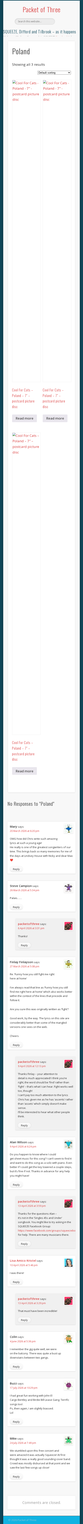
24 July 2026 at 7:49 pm (23, 1443)
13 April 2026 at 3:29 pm (32, 1303)
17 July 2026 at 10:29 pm (23, 1388)
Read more (24, 418)
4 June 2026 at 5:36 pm (23, 1341)
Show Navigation (65, 36)
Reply (16, 869)
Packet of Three (41, 9)
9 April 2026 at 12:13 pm (32, 1066)
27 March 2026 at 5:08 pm (24, 966)
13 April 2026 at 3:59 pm (32, 1206)
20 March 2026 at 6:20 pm (24, 831)
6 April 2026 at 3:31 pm (31, 928)
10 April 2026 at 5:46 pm (24, 1265)
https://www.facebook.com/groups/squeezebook (48, 1230)
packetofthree (28, 924)
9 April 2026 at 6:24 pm (23, 1146)
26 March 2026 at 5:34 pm (24, 890)
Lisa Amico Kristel (23, 1260)
